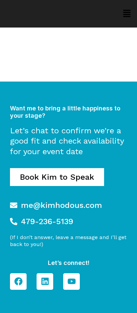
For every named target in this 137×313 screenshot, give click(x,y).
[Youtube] (71, 281)
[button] (127, 14)
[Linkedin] (45, 281)
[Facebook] (18, 281)
